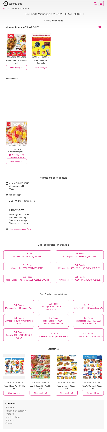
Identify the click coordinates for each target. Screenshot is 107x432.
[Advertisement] (53, 99)
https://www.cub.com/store (20, 229)
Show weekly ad (16, 67)
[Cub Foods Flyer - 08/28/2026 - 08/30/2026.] (41, 44)
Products (9, 413)
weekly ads (15, 3)
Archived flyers (12, 417)
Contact (9, 423)
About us (9, 420)
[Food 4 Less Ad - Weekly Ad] (14, 366)
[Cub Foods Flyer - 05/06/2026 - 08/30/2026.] (16, 132)
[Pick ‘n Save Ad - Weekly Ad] (93, 366)
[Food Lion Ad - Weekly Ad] (67, 366)
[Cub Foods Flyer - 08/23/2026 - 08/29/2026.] (16, 44)
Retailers (9, 407)
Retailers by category (15, 410)
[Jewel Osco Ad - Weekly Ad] (41, 366)
